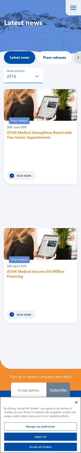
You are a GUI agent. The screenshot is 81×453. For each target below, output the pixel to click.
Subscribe (58, 390)
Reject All (40, 436)
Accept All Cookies (40, 446)
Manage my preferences (40, 426)
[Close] (76, 402)
